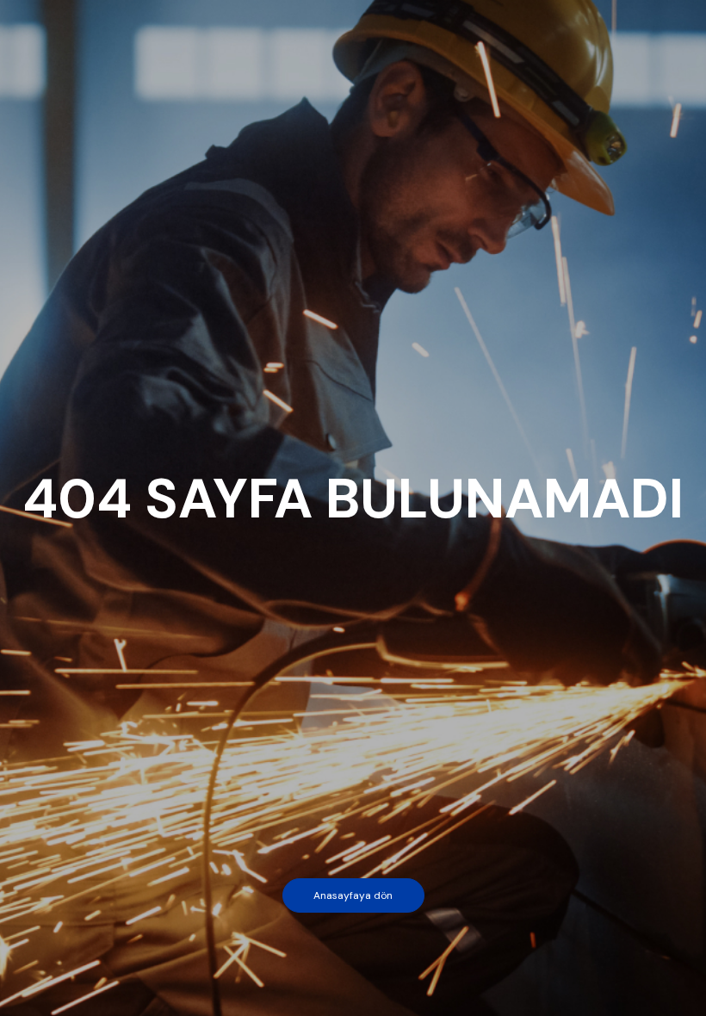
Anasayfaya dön (353, 895)
